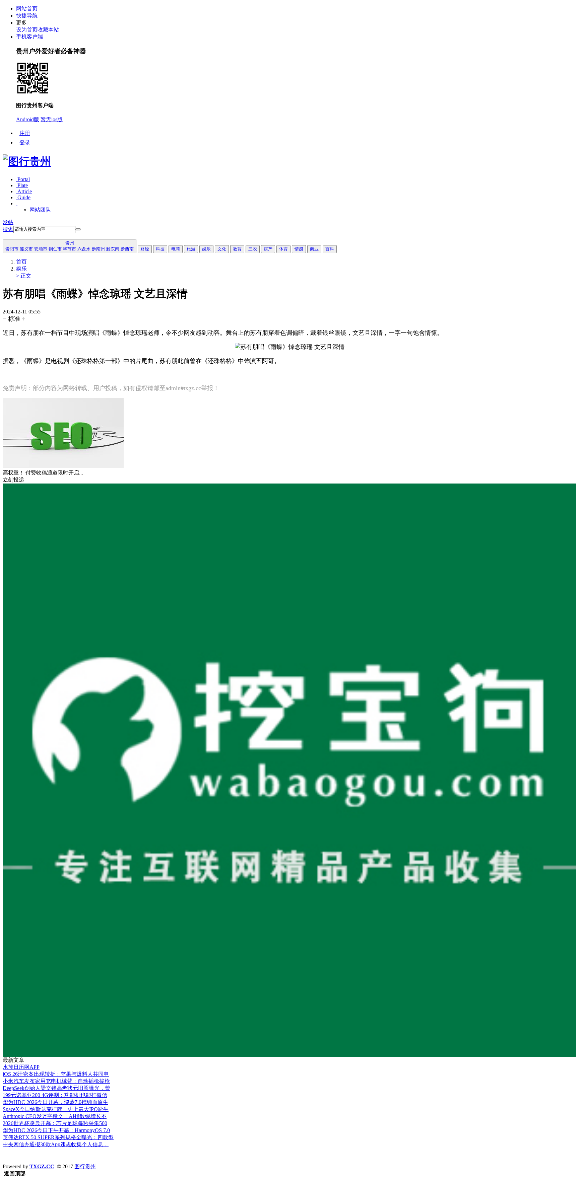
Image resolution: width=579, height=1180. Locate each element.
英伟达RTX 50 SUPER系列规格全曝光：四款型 (58, 1137)
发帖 (8, 222)
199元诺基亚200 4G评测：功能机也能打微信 (55, 1095)
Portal (23, 179)
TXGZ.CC (41, 1166)
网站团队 (40, 210)
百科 (329, 248)
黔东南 (112, 248)
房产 (268, 248)
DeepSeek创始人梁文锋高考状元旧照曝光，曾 (56, 1088)
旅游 (191, 248)
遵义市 (26, 248)
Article (24, 191)
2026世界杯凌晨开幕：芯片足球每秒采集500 (55, 1123)
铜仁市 (55, 248)
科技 (160, 248)
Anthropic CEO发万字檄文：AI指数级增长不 (55, 1116)
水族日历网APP (21, 1067)
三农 (252, 248)
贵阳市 (11, 248)
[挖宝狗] (289, 1055)
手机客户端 (29, 37)
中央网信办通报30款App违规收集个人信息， (56, 1144)
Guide (23, 197)
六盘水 (83, 248)
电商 (175, 248)
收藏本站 (48, 29)
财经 (144, 248)
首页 (21, 262)
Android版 (27, 119)
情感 (299, 248)
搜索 (8, 229)
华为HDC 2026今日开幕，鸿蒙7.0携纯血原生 (55, 1102)
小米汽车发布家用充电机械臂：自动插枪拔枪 (56, 1081)
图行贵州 (85, 1166)
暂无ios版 (52, 119)
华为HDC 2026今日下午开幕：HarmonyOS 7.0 (56, 1130)
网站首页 (27, 8)
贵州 (69, 242)
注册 (24, 133)
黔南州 (98, 248)
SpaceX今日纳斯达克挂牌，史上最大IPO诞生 (56, 1109)
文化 (221, 248)
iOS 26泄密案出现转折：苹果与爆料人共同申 (56, 1074)
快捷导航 (27, 15)
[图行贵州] (27, 161)
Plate (22, 185)
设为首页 (27, 29)
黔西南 (127, 248)
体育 (283, 248)
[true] (78, 229)
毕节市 (69, 248)
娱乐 (206, 248)
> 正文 (23, 276)
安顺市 (40, 248)
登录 (24, 142)
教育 (237, 248)
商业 (314, 248)
